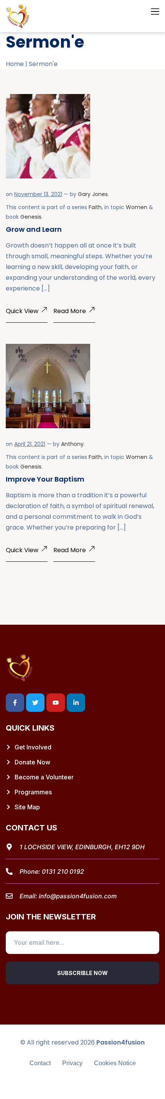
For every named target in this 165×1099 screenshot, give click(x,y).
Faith (95, 207)
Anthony (72, 444)
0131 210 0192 (63, 871)
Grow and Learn (34, 229)
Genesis (30, 217)
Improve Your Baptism (45, 479)
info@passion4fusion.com (78, 896)
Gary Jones (93, 194)
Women (136, 207)
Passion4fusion (120, 1042)
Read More (69, 311)
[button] (154, 12)
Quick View (22, 311)
